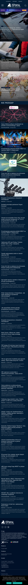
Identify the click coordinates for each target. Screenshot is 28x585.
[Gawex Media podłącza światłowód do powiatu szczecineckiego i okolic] (14, 113)
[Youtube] (8, 527)
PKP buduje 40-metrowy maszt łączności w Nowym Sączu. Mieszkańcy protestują (13, 346)
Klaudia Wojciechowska (5, 62)
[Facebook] (2, 527)
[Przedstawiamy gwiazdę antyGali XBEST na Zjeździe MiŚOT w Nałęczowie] (14, 138)
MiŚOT (2, 146)
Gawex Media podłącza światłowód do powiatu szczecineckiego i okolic (12, 124)
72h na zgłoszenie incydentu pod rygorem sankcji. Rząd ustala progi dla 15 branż (13, 359)
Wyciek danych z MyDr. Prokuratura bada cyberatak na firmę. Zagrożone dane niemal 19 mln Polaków (12, 480)
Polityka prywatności (17, 583)
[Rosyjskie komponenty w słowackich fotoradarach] (14, 187)
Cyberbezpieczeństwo (6, 87)
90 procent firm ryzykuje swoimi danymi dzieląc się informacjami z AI (12, 455)
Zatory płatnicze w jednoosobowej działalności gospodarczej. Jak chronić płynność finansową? (12, 386)
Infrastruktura (3, 171)
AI (2, 26)
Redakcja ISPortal (4, 390)
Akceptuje (9, 583)
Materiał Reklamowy (4, 298)
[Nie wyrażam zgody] (26, 580)
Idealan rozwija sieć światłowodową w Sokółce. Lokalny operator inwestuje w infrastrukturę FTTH (12, 413)
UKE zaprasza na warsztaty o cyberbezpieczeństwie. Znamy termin (12, 372)
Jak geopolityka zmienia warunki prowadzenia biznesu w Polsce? (10, 89)
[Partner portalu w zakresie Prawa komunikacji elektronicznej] (14, 542)
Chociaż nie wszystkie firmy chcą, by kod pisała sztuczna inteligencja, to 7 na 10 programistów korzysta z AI (13, 219)
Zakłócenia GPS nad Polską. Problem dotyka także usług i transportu (11, 243)
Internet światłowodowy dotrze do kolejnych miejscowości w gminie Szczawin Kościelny (11, 441)
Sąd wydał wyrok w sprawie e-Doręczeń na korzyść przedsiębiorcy (13, 280)
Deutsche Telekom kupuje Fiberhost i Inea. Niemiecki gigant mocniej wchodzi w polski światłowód (13, 427)
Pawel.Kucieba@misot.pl (6, 575)
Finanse (3, 57)
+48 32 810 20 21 (5, 567)
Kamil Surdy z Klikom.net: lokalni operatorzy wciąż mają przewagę (10, 333)
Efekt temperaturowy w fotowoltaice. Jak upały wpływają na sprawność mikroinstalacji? (13, 294)
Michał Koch (3, 32)
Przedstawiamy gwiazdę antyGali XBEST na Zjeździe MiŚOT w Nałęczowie (13, 149)
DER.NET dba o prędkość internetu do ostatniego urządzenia (12, 493)
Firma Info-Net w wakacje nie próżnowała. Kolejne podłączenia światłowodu (13, 174)
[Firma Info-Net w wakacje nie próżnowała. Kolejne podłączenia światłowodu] (14, 163)
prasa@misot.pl (4, 565)
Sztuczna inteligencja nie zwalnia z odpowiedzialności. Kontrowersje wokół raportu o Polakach (12, 29)
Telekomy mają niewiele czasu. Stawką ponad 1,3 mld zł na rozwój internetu (12, 399)
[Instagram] (5, 527)
